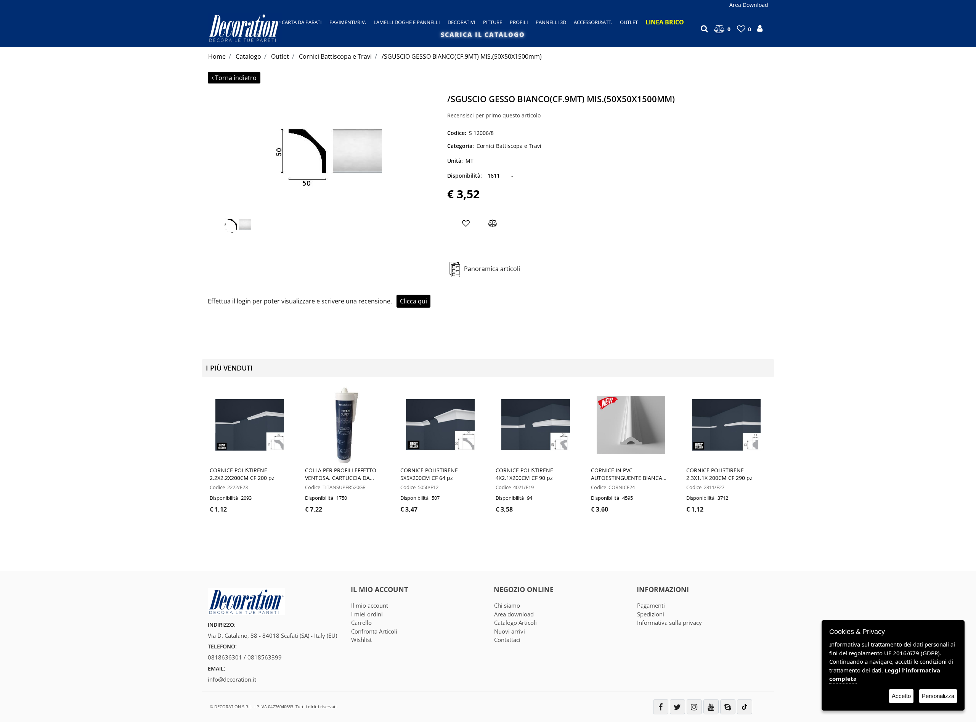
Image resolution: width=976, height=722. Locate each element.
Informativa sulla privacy (669, 622)
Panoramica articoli (492, 269)
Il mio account (369, 605)
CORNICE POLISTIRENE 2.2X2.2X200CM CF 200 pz (242, 474)
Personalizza (938, 696)
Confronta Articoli (374, 631)
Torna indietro (236, 78)
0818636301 (225, 657)
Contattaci (507, 639)
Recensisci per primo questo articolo (494, 115)
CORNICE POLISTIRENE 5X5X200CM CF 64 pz (429, 474)
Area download (514, 614)
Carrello (361, 622)
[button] (324, 148)
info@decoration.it (232, 679)
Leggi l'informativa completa (884, 674)
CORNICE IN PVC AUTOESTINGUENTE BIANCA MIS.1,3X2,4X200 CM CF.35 (626, 474)
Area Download (748, 4)
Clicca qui (413, 301)
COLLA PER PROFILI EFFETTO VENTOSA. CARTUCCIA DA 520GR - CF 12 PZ (340, 474)
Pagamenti (651, 605)
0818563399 (264, 657)
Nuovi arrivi (509, 631)
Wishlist (361, 639)
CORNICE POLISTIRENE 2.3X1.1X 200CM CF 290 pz (719, 474)
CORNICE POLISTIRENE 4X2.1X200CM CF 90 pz (524, 474)
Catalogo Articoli (515, 622)
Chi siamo (507, 605)
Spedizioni (650, 614)
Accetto (901, 696)
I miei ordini (367, 614)
